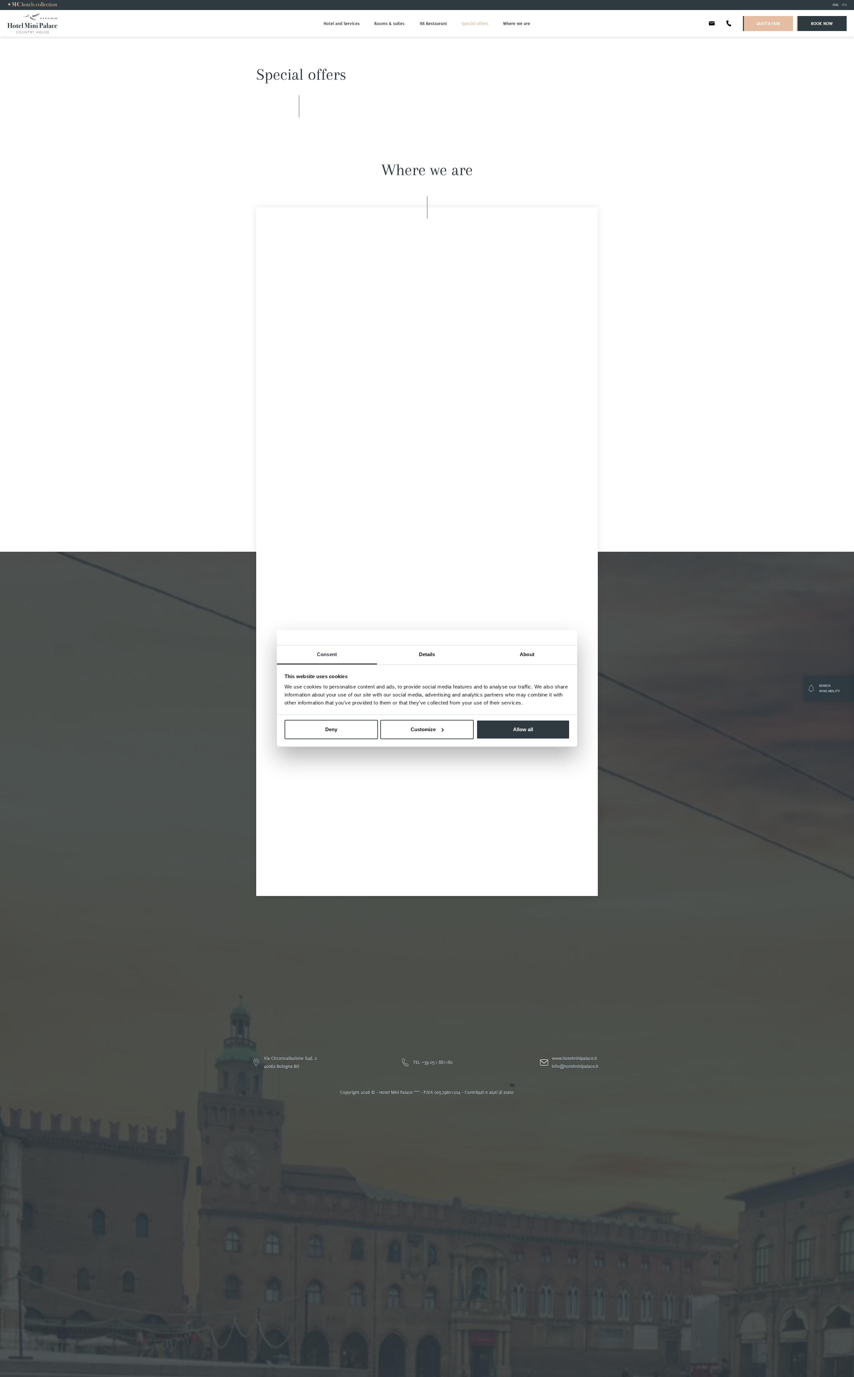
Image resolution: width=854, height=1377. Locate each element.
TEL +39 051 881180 (433, 1062)
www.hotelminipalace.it (574, 1058)
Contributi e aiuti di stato (489, 1092)
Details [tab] (427, 654)
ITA (844, 5)
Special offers (475, 23)
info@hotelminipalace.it (575, 1066)
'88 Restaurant (433, 23)
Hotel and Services (342, 23)
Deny (331, 729)
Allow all (523, 729)
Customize (423, 729)
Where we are (516, 23)
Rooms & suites (389, 23)
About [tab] (527, 654)
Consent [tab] (327, 654)
